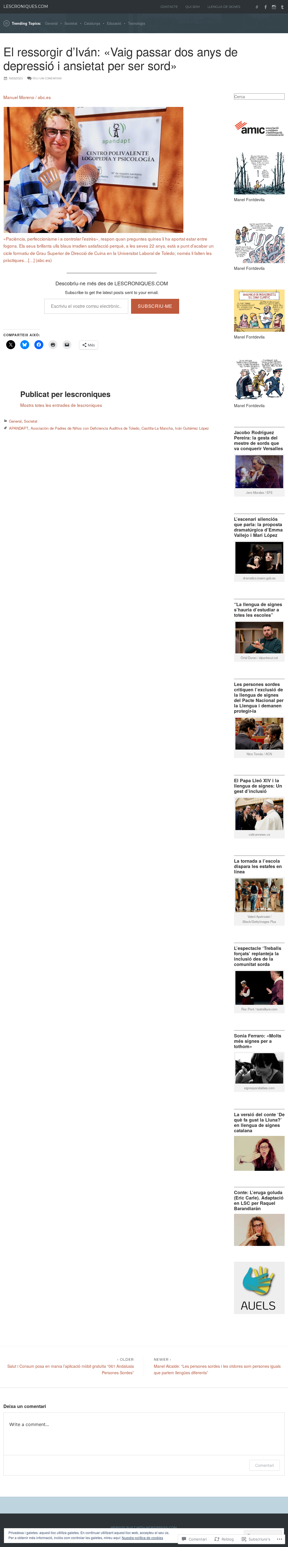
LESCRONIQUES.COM (25, 6)
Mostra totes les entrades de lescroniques (61, 405)
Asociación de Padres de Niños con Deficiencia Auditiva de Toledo (85, 428)
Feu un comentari (47, 78)
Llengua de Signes (224, 7)
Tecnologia (136, 23)
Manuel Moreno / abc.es (27, 97)
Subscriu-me (155, 306)
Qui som (193, 7)
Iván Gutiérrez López (192, 428)
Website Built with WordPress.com (144, 1527)
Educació (114, 23)
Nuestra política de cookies (142, 1537)
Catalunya (92, 23)
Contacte (169, 7)
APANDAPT (18, 428)
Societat (70, 23)
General (51, 23)
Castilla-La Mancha (157, 428)
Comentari (264, 1465)
